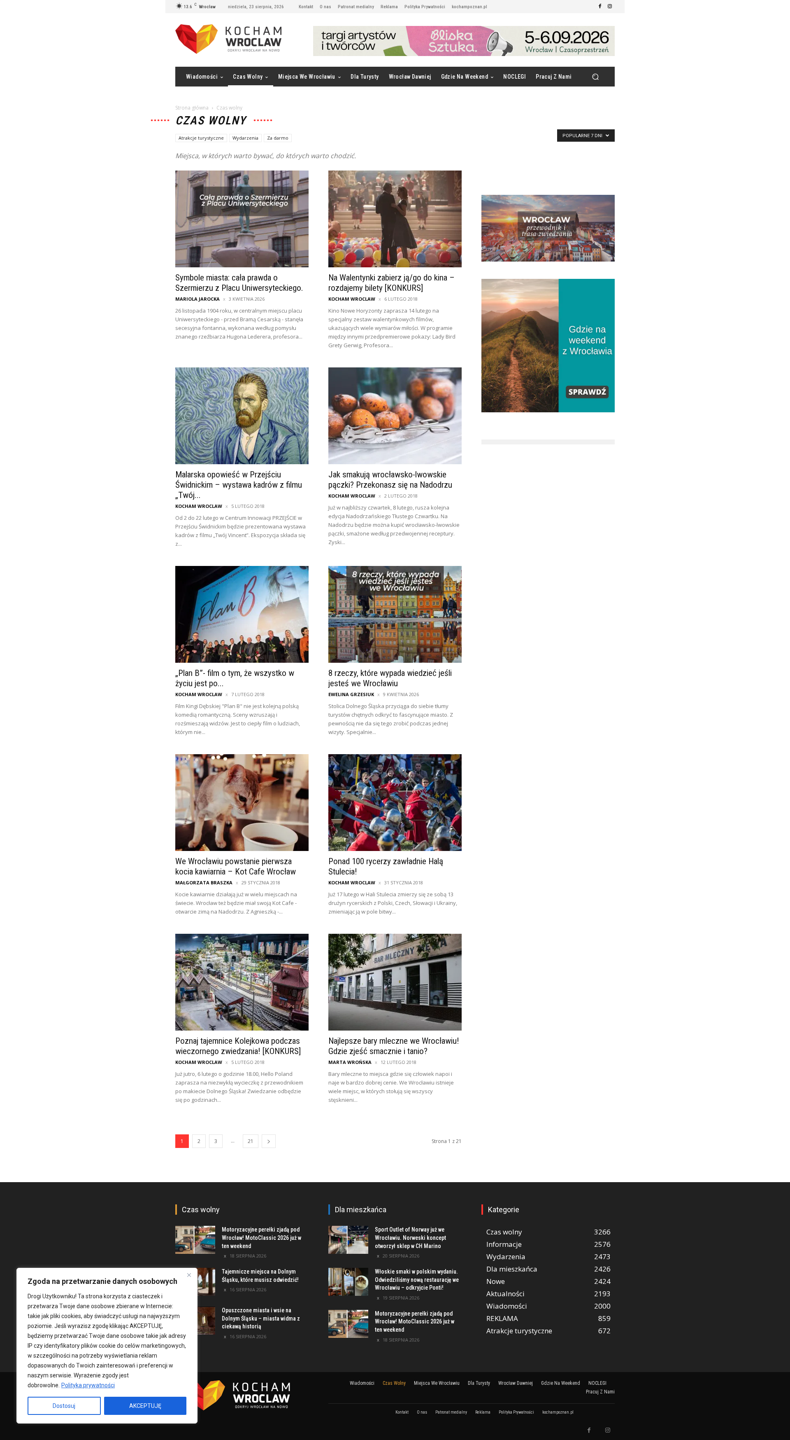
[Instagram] (610, 7)
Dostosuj (64, 1406)
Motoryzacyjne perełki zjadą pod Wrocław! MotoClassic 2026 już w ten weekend (261, 1237)
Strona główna (192, 107)
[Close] (189, 1275)
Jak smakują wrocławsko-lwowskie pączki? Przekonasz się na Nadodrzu (390, 480)
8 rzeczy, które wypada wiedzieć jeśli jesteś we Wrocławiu (390, 678)
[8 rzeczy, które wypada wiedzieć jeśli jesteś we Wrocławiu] (395, 614)
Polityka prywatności (88, 1385)
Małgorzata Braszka (203, 882)
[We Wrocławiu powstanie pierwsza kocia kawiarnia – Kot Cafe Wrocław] (242, 802)
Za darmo (277, 138)
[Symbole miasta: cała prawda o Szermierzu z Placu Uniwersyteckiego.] (242, 219)
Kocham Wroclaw (351, 299)
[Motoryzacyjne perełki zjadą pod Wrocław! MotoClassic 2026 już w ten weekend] (195, 1240)
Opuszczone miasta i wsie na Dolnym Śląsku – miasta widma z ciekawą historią (261, 1318)
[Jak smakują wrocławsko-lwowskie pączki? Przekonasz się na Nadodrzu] (395, 415)
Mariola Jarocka (197, 299)
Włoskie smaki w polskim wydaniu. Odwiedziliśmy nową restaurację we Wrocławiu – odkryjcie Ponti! (417, 1279)
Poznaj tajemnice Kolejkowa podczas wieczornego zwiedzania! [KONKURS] (238, 1046)
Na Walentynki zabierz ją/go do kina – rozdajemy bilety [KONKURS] (391, 283)
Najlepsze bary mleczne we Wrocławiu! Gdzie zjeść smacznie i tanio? (393, 1046)
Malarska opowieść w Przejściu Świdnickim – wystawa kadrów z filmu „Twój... (238, 485)
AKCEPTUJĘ (145, 1406)
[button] (595, 76)
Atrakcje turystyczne (201, 138)
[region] (107, 1346)
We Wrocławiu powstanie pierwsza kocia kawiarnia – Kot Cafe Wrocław (235, 866)
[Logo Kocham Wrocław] (242, 1395)
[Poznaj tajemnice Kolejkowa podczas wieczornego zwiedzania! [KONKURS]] (242, 982)
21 (250, 1141)
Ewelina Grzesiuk (351, 694)
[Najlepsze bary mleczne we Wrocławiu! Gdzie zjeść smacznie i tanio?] (395, 982)
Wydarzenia (245, 138)
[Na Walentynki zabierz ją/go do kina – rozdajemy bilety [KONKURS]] (395, 219)
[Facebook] (600, 7)
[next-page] (269, 1141)
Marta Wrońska (350, 1062)
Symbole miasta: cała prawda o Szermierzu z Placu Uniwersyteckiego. (239, 283)
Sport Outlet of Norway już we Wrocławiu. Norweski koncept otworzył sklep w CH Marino (410, 1237)
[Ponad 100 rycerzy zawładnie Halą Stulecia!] (395, 802)
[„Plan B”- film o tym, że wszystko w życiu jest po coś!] (242, 614)
